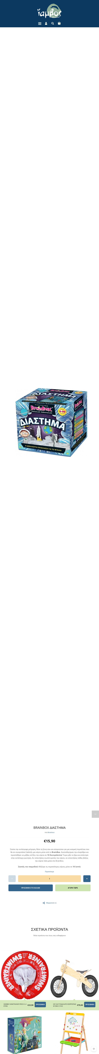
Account (46, 23)
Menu (40, 23)
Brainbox (51, 832)
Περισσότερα (49, 871)
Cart (59, 23)
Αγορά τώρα (73, 888)
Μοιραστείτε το (51, 903)
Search (53, 23)
